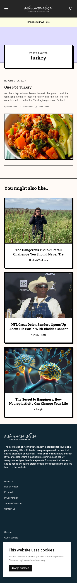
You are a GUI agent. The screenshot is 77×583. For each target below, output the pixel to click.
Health (7, 486)
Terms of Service (12, 503)
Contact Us (9, 508)
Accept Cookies (20, 568)
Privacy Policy (11, 497)
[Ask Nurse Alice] (38, 8)
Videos (14, 486)
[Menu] (6, 9)
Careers (8, 532)
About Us (8, 481)
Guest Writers (11, 537)
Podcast (8, 492)
